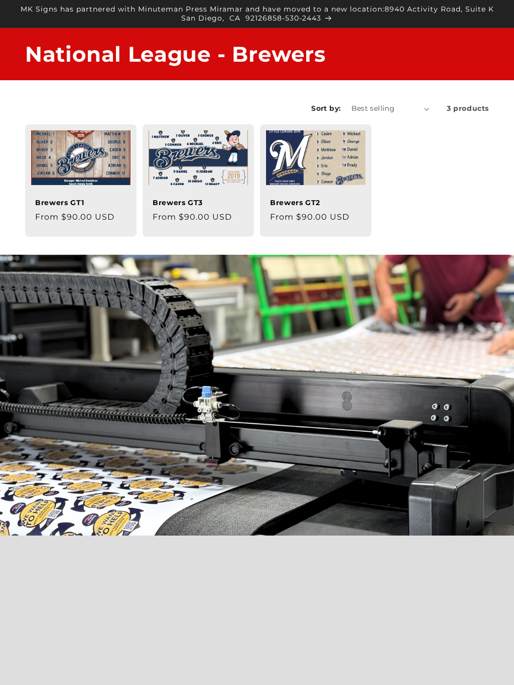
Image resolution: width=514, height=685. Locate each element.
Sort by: (326, 108)
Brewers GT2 (295, 203)
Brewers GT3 (178, 203)
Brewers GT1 (59, 203)
